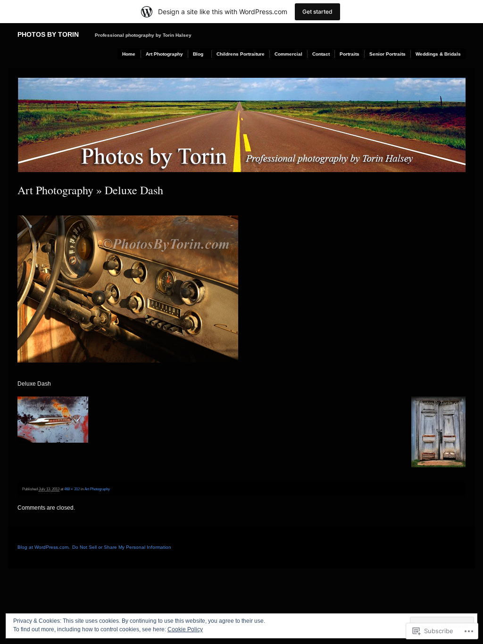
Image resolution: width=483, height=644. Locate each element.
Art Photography (164, 54)
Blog (198, 54)
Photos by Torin (48, 34)
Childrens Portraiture (241, 54)
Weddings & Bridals (438, 54)
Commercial (288, 54)
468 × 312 (72, 489)
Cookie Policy (185, 629)
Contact (321, 54)
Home (128, 54)
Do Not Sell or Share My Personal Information (121, 547)
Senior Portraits (387, 54)
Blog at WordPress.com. (43, 547)
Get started (317, 11)
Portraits (349, 54)
